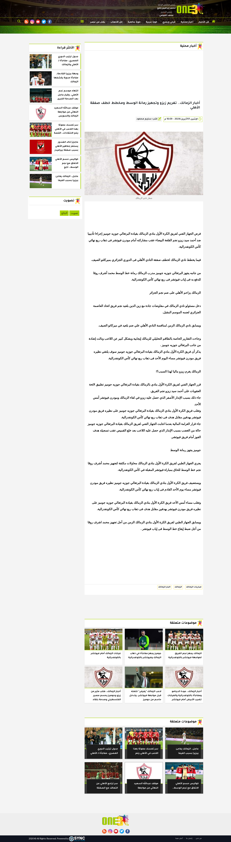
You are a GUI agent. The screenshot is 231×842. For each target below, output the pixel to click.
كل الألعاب (116, 22)
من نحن (198, 838)
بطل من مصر (97, 22)
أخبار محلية (187, 22)
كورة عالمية (134, 22)
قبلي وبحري (168, 22)
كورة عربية (151, 22)
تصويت (74, 213)
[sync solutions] (77, 838)
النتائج (64, 213)
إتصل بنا (189, 838)
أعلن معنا (179, 838)
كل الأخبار (204, 22)
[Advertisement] (144, 81)
